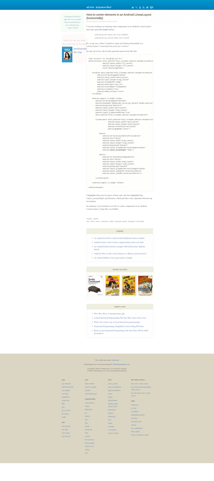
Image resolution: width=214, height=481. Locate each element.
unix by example (91, 387)
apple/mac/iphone (114, 390)
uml (86, 453)
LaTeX (109, 419)
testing (87, 449)
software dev (89, 446)
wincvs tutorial (113, 433)
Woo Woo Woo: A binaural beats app (109, 313)
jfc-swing (65, 413)
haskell (87, 416)
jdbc (63, 403)
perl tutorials (66, 426)
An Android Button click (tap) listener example (113, 257)
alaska (110, 423)
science (133, 425)
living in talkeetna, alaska (140, 435)
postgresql (88, 429)
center (98, 221)
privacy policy (113, 383)
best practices (89, 439)
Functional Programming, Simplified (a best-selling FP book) (119, 326)
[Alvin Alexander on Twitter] (147, 8)
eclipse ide (65, 400)
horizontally (140, 221)
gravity (124, 221)
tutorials (88, 390)
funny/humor (112, 400)
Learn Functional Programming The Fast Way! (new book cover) (120, 317)
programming (89, 443)
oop (86, 419)
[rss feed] (143, 8)
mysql (87, 426)
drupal (87, 406)
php (86, 423)
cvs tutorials (112, 430)
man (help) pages (91, 393)
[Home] (132, 8)
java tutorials (66, 383)
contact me (135, 405)
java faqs (65, 393)
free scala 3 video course (139, 383)
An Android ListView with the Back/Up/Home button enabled (119, 238)
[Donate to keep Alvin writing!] (151, 8)
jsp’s (63, 407)
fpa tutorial (112, 409)
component (104, 221)
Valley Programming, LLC (121, 364)
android (95, 219)
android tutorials (67, 387)
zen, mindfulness (137, 428)
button (93, 221)
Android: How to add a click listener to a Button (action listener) (120, 253)
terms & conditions (114, 387)
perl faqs (65, 429)
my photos (134, 411)
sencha (87, 436)
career (110, 393)
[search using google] (135, 8)
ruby (86, 433)
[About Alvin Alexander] (139, 8)
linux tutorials (90, 383)
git (86, 413)
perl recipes (66, 433)
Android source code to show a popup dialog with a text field (118, 242)
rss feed (133, 408)
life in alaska (135, 431)
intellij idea (65, 397)
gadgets (110, 413)
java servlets (66, 410)
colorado (111, 426)
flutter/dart (88, 409)
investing (134, 418)
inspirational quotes (138, 415)
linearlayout (131, 221)
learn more (115, 360)
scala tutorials (89, 403)
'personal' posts (136, 421)
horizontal (118, 221)
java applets (66, 390)
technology (112, 416)
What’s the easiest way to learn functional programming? (117, 322)
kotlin (64, 417)
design (110, 397)
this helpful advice (106, 29)
